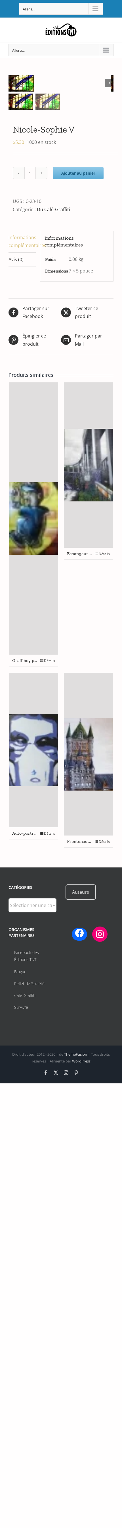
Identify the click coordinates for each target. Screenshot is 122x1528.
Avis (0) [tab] (16, 259)
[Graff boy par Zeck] (33, 518)
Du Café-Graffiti (53, 209)
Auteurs (80, 892)
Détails (49, 660)
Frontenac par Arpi (86, 841)
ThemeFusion (75, 1054)
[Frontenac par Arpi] (88, 754)
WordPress (81, 1061)
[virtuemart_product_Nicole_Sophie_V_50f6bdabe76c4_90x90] (60, 83)
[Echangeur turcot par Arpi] (88, 465)
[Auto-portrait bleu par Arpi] (33, 750)
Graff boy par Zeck (30, 660)
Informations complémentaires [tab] (22, 241)
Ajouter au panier (78, 173)
